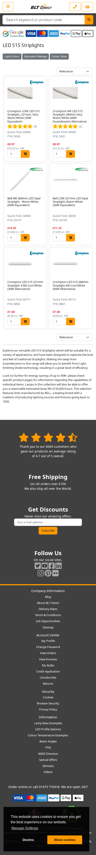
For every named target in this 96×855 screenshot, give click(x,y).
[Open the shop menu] (8, 6)
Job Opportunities (48, 621)
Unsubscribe (48, 677)
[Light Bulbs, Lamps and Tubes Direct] (41, 6)
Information (48, 717)
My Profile (48, 641)
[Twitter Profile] (38, 565)
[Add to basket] (25, 154)
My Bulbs (48, 665)
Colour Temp (59, 56)
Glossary (48, 766)
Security (48, 691)
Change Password (48, 647)
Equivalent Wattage (35, 56)
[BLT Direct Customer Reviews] (48, 437)
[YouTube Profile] (45, 565)
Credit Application (48, 671)
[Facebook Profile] (51, 565)
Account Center (48, 635)
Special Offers (48, 760)
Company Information (48, 591)
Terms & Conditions (48, 615)
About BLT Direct (48, 603)
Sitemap (48, 627)
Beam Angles (48, 741)
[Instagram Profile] (41, 573)
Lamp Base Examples (48, 723)
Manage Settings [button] (24, 828)
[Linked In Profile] (58, 565)
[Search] (89, 19)
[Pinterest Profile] (48, 573)
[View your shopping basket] (87, 6)
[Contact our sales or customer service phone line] (75, 6)
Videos (48, 772)
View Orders (48, 653)
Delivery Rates (48, 609)
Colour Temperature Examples (48, 735)
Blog (48, 597)
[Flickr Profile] (55, 573)
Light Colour (12, 56)
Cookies (48, 697)
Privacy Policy (48, 709)
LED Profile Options (48, 729)
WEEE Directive (48, 754)
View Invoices (48, 659)
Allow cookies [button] (64, 840)
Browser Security (48, 703)
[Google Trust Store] (13, 33)
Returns (48, 683)
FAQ (48, 747)
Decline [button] (28, 840)
